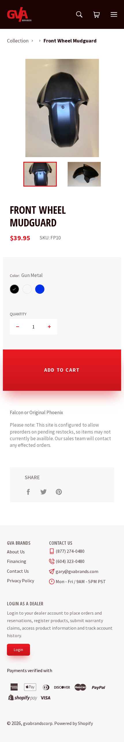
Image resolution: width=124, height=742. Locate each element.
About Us (16, 552)
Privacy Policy (20, 580)
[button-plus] (49, 326)
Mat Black (27, 288)
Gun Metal (14, 288)
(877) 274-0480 (70, 551)
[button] (97, 15)
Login (18, 649)
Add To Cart (62, 370)
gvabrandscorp (37, 723)
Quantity (18, 314)
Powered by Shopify (73, 723)
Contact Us (18, 571)
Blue (40, 289)
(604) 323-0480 (70, 561)
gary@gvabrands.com (77, 571)
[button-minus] (18, 326)
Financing (16, 561)
